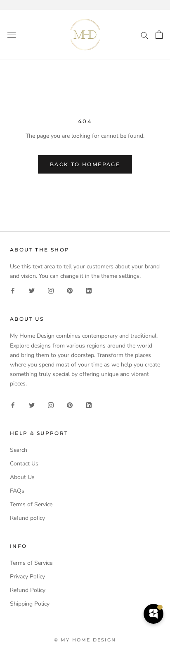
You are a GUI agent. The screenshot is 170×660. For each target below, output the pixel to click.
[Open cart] (159, 35)
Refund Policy (27, 590)
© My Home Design (85, 640)
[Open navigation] (11, 34)
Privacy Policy (27, 576)
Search (18, 450)
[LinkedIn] (89, 290)
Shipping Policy (30, 604)
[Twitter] (32, 290)
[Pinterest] (70, 290)
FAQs (17, 491)
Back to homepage (85, 164)
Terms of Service (31, 504)
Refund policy (27, 518)
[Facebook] (13, 290)
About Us (22, 477)
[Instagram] (51, 290)
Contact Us (24, 463)
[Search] (144, 34)
